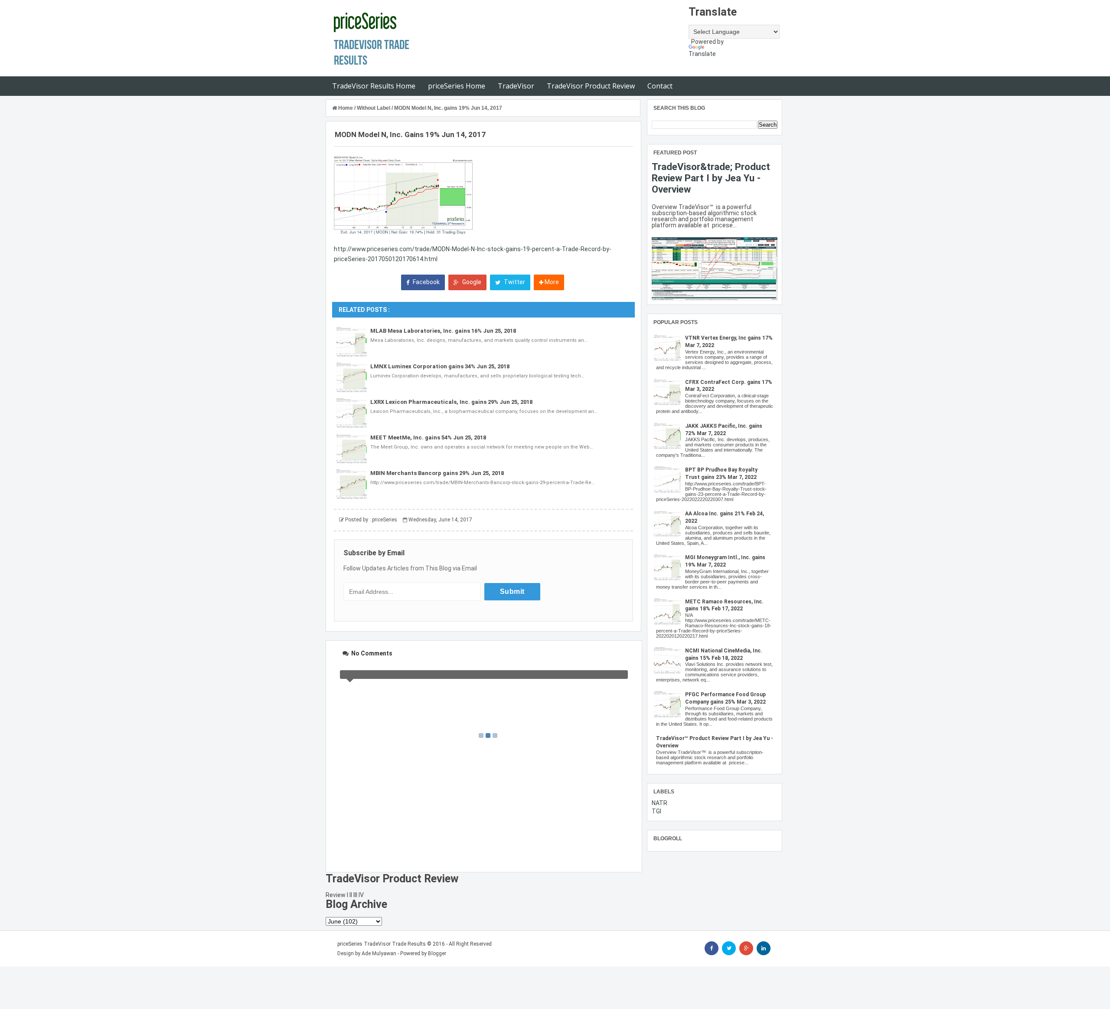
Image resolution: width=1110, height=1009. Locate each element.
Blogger (437, 953)
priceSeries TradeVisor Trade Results (381, 944)
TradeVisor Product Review (591, 86)
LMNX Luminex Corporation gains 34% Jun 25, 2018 (439, 366)
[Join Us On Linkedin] (763, 948)
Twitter (514, 281)
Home (345, 108)
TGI (656, 811)
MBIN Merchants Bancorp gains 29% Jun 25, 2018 (437, 473)
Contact (660, 86)
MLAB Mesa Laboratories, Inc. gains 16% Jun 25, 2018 (443, 331)
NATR (659, 802)
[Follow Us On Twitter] (729, 948)
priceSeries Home (456, 86)
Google (471, 281)
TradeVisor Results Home (373, 86)
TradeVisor (516, 86)
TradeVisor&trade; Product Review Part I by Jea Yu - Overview (711, 178)
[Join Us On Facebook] (711, 948)
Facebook (425, 281)
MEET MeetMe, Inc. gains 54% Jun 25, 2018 (428, 437)
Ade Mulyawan (379, 953)
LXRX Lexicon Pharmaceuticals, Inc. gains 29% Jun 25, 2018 (451, 402)
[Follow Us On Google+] (746, 948)
